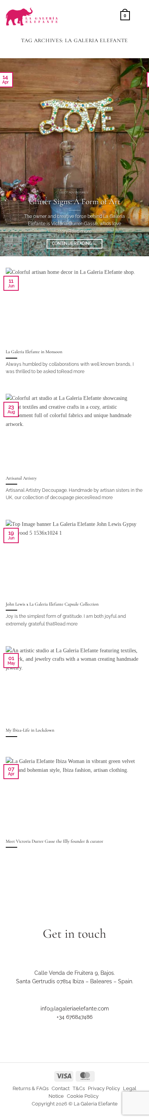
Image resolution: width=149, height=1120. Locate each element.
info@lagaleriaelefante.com (74, 1008)
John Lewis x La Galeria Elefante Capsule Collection (52, 604)
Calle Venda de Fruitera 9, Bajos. (74, 973)
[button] (125, 15)
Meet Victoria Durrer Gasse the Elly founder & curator (54, 841)
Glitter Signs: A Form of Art (74, 201)
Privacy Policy (104, 1088)
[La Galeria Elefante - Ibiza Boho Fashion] (54, 13)
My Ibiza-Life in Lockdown (30, 730)
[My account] (111, 15)
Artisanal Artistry (21, 478)
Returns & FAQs (31, 1088)
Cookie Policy (83, 1096)
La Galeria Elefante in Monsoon (34, 351)
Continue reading (74, 243)
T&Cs (79, 1088)
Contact (61, 1088)
